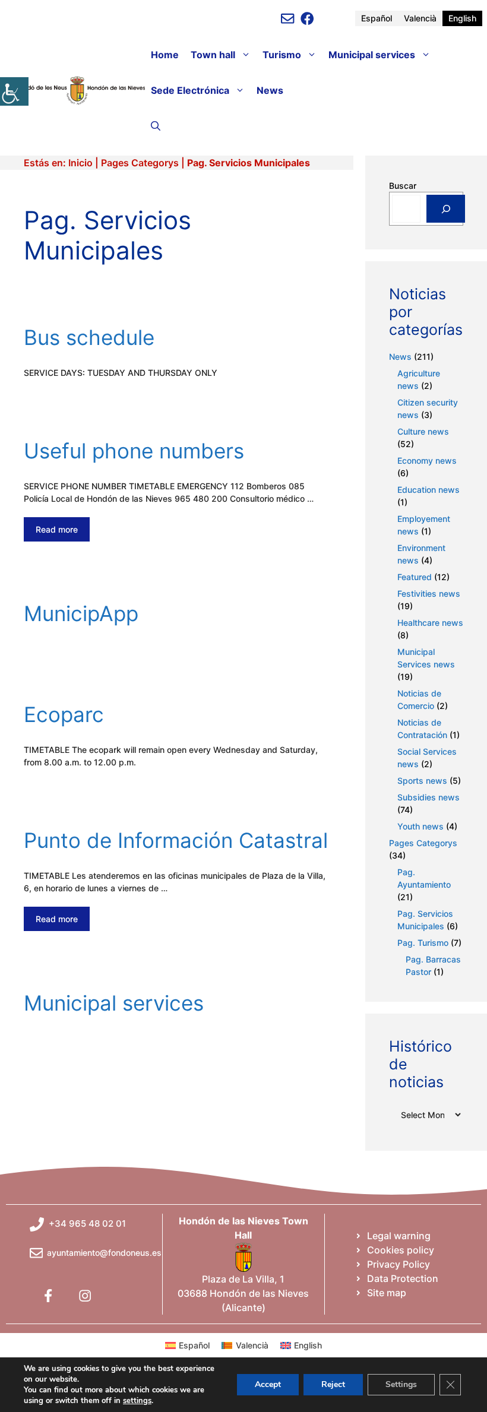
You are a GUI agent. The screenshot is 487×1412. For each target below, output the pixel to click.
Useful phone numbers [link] (134, 450)
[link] (14, 91)
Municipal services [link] (371, 55)
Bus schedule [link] (89, 337)
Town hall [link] (213, 55)
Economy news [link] (427, 460)
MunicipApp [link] (81, 613)
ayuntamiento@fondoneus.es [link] (104, 1253)
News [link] (270, 90)
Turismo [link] (282, 55)
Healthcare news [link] (430, 623)
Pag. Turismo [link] (422, 943)
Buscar (402, 186)
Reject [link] (333, 1384)
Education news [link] (428, 490)
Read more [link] (57, 529)
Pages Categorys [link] (140, 163)
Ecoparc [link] (64, 714)
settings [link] (137, 1400)
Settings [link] (401, 1384)
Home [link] (165, 55)
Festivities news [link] (428, 593)
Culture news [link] (423, 431)
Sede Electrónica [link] (190, 90)
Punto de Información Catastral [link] (176, 840)
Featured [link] (414, 577)
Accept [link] (268, 1384)
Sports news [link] (422, 780)
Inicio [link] (80, 163)
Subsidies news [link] (428, 797)
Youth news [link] (420, 826)
